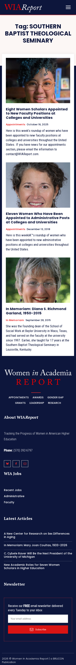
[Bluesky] (7, 463)
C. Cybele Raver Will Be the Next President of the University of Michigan (38, 555)
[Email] (24, 463)
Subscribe (40, 629)
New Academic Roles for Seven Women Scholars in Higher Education (32, 566)
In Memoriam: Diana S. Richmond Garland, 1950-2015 (36, 311)
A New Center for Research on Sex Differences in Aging (37, 535)
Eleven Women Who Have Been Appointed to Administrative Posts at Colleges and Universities (38, 218)
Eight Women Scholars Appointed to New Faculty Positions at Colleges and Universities (37, 113)
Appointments (15, 124)
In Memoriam (15, 320)
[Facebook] (16, 463)
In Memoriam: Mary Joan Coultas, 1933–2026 (35, 545)
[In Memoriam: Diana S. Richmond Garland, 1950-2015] (38, 280)
